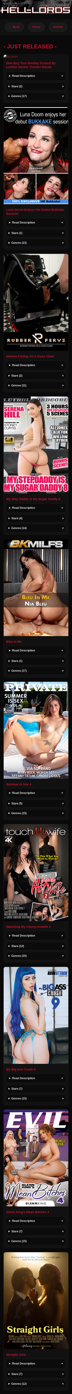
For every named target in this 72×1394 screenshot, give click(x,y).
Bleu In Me (14, 641)
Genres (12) (19, 1383)
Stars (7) (16, 1088)
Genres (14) (19, 528)
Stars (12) (17, 946)
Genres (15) (19, 813)
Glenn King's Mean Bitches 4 (27, 1212)
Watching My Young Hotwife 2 (28, 927)
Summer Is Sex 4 (18, 784)
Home (36, 26)
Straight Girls (16, 1354)
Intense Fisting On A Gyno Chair (30, 356)
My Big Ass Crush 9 (20, 1069)
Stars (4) (16, 518)
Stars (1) (16, 233)
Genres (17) (19, 96)
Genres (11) (18, 385)
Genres (58, 26)
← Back (14, 26)
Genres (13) (19, 242)
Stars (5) (16, 803)
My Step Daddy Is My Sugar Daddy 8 (33, 499)
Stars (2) (16, 86)
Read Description (23, 75)
